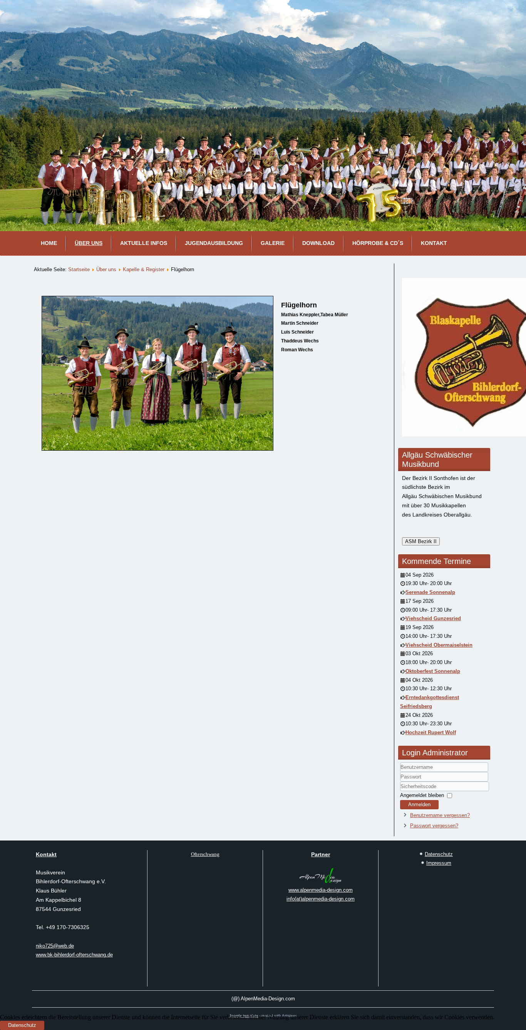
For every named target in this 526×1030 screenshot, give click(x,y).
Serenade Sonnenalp (430, 592)
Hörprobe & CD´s (377, 243)
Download (318, 243)
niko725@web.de (55, 946)
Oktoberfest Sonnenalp (432, 671)
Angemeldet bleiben (422, 795)
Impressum (438, 863)
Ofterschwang (205, 854)
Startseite (79, 269)
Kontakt (434, 243)
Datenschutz (439, 854)
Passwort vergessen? (434, 826)
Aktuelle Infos (143, 243)
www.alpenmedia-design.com (320, 890)
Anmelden (419, 804)
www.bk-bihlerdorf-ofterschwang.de (74, 955)
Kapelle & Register (143, 269)
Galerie (273, 243)
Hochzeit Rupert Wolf (430, 732)
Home (49, 243)
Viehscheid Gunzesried (433, 618)
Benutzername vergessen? (440, 815)
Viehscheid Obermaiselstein (438, 645)
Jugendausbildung (214, 243)
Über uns (88, 243)
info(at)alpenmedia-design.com (320, 899)
